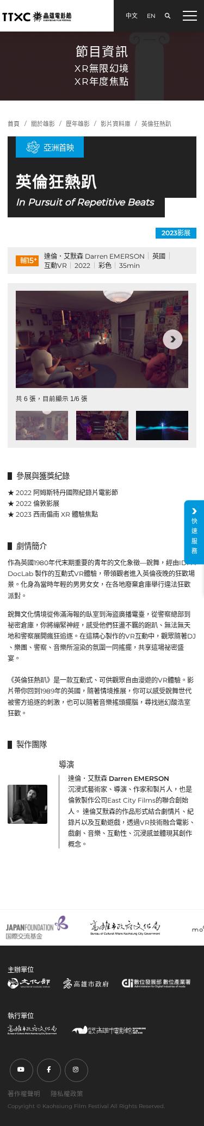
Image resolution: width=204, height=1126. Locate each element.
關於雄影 (43, 124)
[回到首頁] (36, 16)
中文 (132, 16)
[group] (102, 339)
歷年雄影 (78, 124)
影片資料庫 (116, 124)
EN (151, 16)
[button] (31, 339)
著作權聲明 (24, 1094)
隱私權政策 (67, 1094)
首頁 (14, 124)
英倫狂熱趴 (156, 124)
